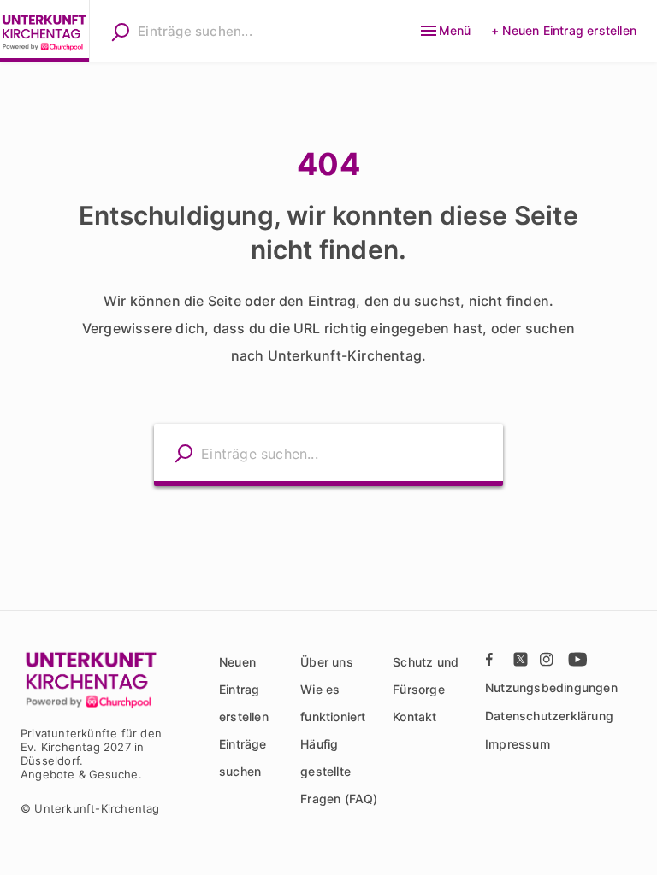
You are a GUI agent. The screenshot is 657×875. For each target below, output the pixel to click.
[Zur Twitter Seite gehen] (521, 659)
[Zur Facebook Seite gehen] (493, 659)
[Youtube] (575, 659)
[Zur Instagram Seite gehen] (548, 659)
